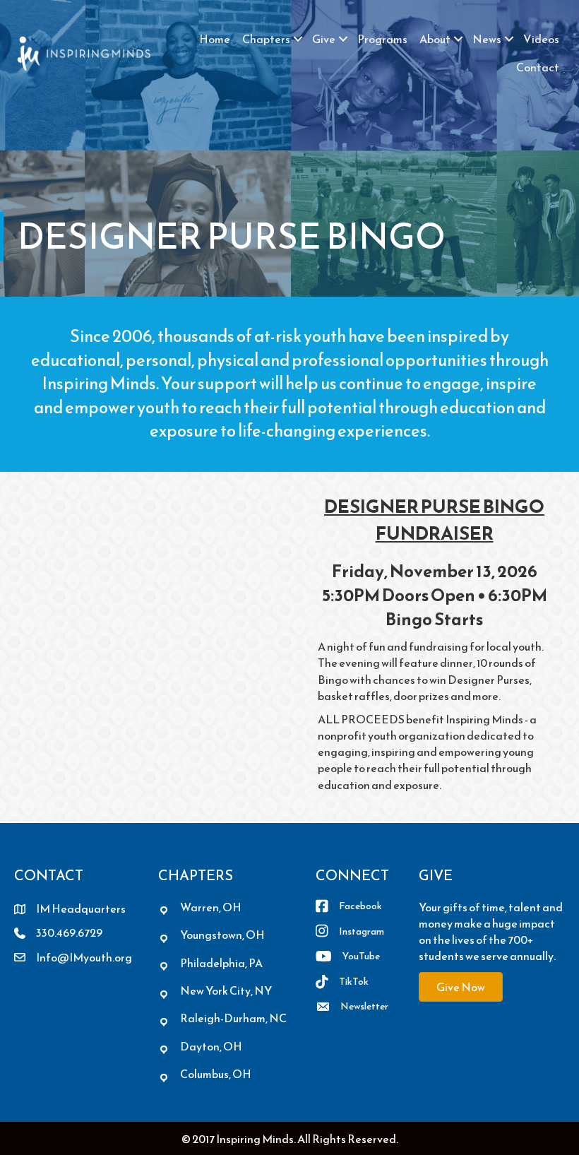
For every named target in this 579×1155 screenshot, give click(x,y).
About (434, 38)
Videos (541, 38)
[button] (298, 39)
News (486, 38)
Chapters (266, 38)
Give (323, 38)
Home (214, 38)
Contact (537, 67)
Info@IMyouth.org (84, 957)
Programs (382, 38)
